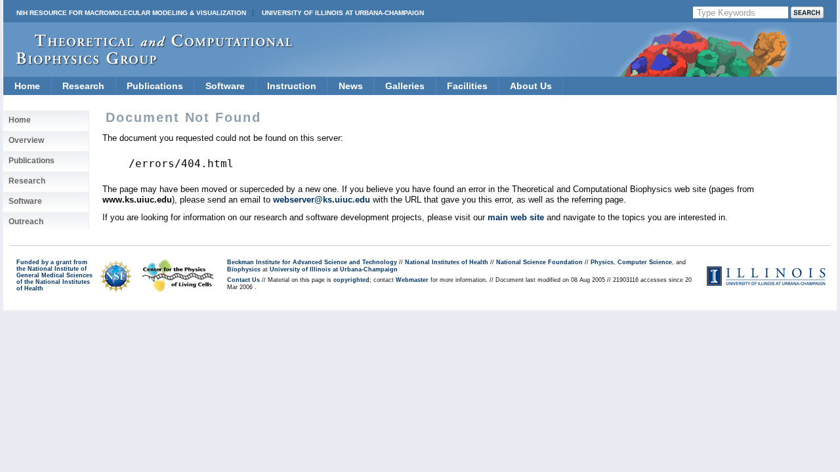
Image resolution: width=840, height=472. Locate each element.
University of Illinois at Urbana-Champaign (343, 12)
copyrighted (351, 280)
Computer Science (645, 262)
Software (225, 86)
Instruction (291, 86)
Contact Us (243, 280)
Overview (26, 140)
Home (27, 86)
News (351, 86)
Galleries (405, 86)
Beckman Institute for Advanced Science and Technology (312, 262)
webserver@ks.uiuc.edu (321, 200)
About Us (531, 86)
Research (83, 86)
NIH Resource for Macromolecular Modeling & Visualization (131, 12)
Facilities (467, 86)
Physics (602, 262)
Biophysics (244, 269)
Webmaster (412, 280)
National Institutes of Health (446, 262)
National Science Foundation (539, 262)
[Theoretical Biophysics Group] (148, 62)
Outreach (26, 221)
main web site (516, 217)
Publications (155, 86)
